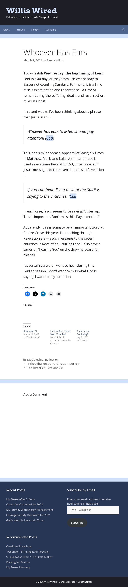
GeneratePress (67, 581)
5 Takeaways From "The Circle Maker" (29, 557)
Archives (20, 29)
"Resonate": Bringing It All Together (28, 551)
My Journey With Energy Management (29, 509)
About (6, 29)
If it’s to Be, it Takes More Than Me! (60, 332)
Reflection (52, 359)
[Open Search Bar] (123, 29)
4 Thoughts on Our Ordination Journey (53, 363)
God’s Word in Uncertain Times (25, 520)
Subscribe (51, 29)
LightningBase (85, 581)
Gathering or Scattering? (83, 332)
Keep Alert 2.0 (30, 330)
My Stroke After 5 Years (20, 499)
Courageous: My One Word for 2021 (28, 515)
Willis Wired (31, 10)
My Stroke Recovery (18, 567)
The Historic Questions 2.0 (45, 368)
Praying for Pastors (18, 562)
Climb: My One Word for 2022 (24, 504)
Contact (35, 29)
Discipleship (35, 359)
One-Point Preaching (19, 546)
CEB (49, 138)
